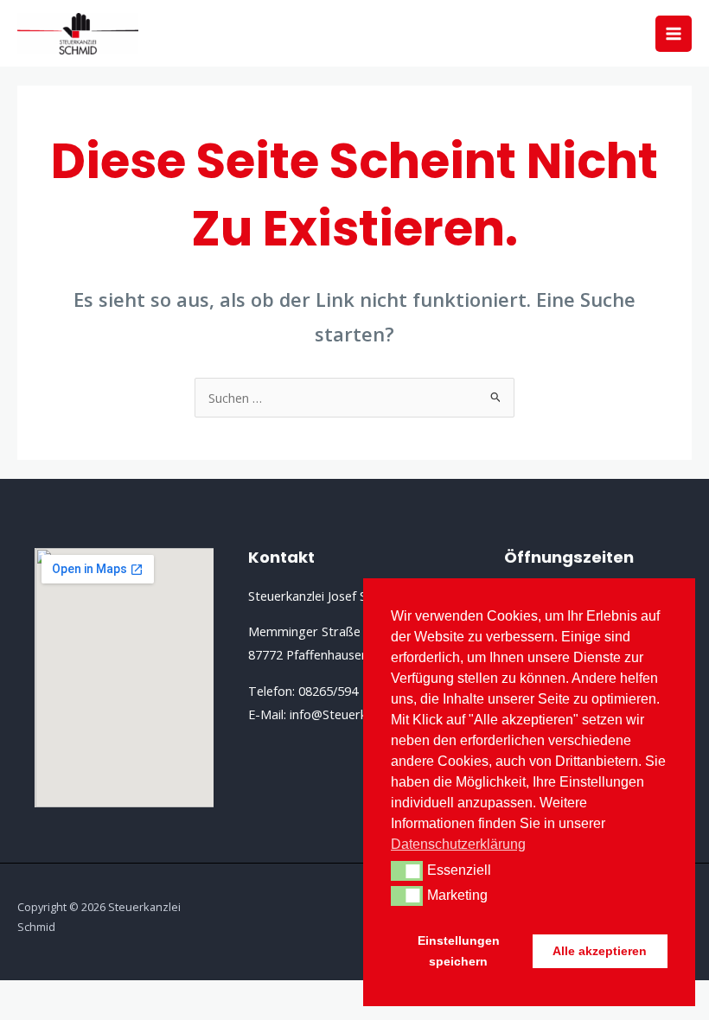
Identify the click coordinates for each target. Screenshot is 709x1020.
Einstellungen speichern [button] (459, 951)
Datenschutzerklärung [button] (458, 844)
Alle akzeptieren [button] (600, 951)
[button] (407, 870)
